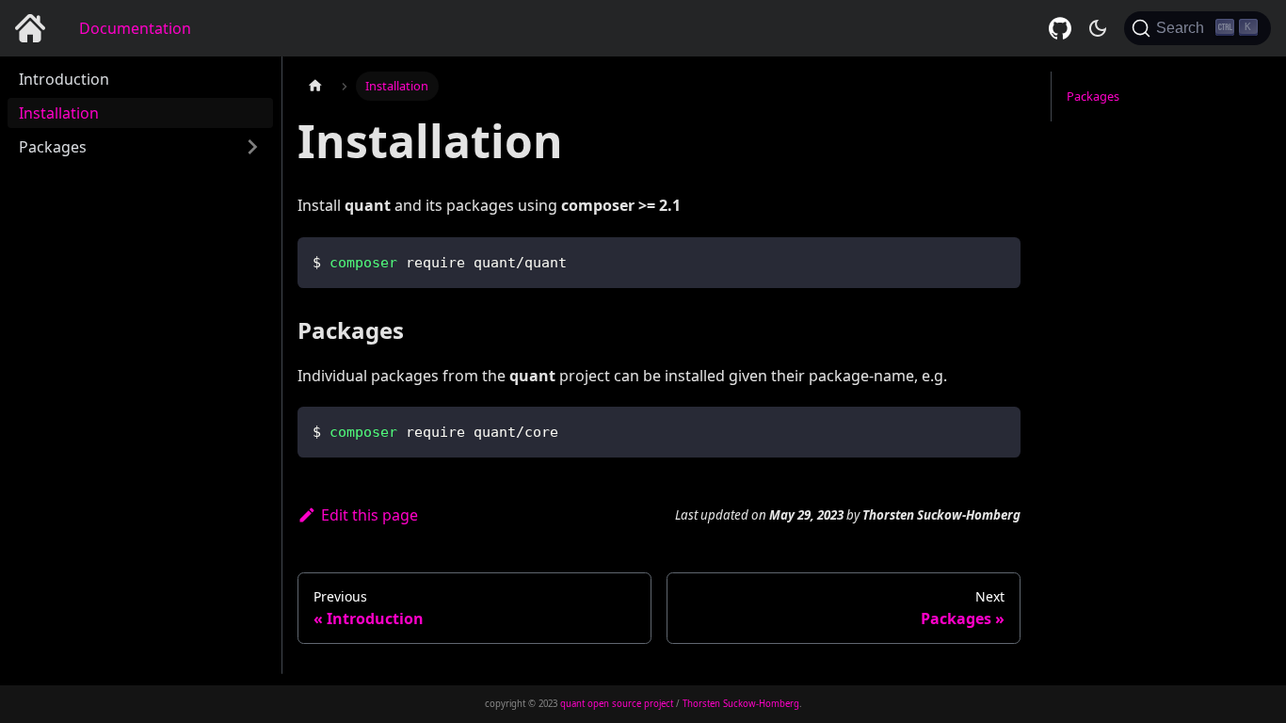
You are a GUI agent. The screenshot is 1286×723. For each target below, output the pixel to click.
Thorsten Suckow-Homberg (741, 704)
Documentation (135, 28)
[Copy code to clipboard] (997, 260)
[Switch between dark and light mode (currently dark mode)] (1098, 28)
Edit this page (369, 515)
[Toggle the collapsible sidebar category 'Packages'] (252, 147)
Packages (53, 147)
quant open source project (616, 704)
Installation (59, 113)
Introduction (64, 79)
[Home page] (315, 86)
